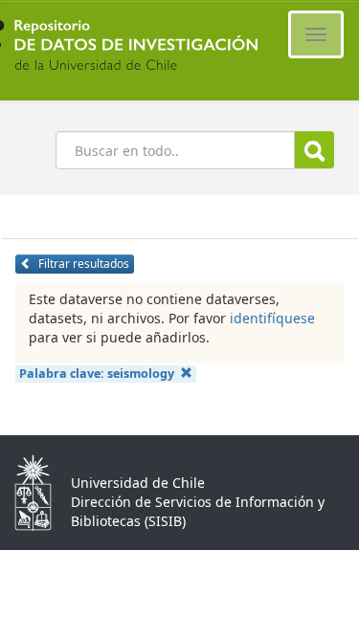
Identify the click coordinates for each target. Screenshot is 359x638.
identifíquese (272, 318)
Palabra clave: (96, 373)
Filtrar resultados (82, 263)
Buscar (314, 149)
